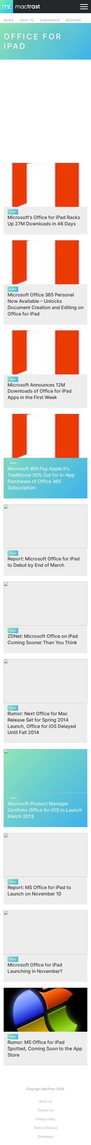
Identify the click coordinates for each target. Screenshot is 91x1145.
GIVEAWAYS (50, 20)
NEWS (9, 20)
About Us (45, 1101)
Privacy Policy (46, 1119)
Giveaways (45, 1136)
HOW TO (27, 20)
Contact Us (45, 1110)
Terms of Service (45, 1128)
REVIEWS (73, 20)
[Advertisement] (45, 108)
